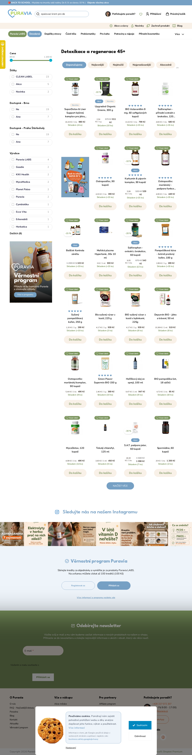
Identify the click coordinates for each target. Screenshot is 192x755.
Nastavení (71, 748)
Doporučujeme (74, 65)
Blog (179, 25)
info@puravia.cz (160, 711)
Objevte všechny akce (98, 2)
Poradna (14, 711)
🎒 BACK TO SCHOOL (19, 2)
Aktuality (14, 723)
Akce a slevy (121, 25)
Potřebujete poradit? (123, 14)
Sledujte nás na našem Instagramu (100, 512)
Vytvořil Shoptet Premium (168, 751)
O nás (13, 703)
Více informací (77, 727)
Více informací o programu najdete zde (96, 597)
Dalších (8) (16, 233)
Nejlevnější (98, 65)
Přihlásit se (114, 585)
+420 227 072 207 (162, 703)
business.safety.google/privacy (83, 739)
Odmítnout (140, 736)
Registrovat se (78, 585)
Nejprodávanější (142, 65)
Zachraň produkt (160, 25)
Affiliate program (107, 703)
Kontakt (13, 719)
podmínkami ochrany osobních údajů (58, 665)
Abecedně (166, 65)
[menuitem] (17, 34)
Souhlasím (142, 725)
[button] (120, 64)
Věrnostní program (19, 727)
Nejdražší (118, 65)
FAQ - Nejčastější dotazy (22, 707)
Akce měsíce (60, 703)
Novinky (139, 25)
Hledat (94, 14)
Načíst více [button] (120, 486)
